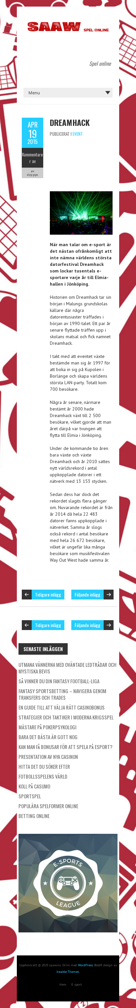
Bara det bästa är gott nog (48, 736)
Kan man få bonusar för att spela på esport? (65, 746)
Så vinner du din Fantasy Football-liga (58, 681)
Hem (62, 984)
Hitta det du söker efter (44, 766)
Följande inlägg (87, 594)
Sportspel (29, 796)
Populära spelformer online (48, 805)
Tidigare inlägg (48, 594)
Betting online (34, 815)
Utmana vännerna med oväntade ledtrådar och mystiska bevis (67, 668)
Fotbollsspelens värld (42, 776)
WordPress (85, 965)
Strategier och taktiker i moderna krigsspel (66, 717)
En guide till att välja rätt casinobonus (61, 707)
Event (78, 133)
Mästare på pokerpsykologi (47, 727)
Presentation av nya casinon (48, 756)
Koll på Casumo (34, 786)
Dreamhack (70, 122)
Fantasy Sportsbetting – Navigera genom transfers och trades (62, 694)
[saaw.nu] (68, 23)
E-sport (76, 984)
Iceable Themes (67, 972)
